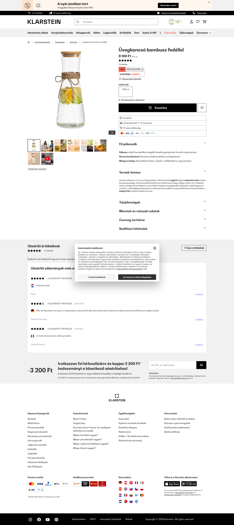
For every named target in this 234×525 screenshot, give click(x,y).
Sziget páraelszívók (38, 431)
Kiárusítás (170, 32)
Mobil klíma (34, 423)
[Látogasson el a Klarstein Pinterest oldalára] (56, 520)
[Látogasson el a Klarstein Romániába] (125, 495)
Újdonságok (186, 32)
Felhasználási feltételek (172, 495)
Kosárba (160, 108)
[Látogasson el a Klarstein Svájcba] (131, 482)
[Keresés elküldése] (78, 21)
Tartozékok (60, 42)
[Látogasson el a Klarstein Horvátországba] (120, 495)
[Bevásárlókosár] (204, 21)
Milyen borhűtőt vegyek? (85, 435)
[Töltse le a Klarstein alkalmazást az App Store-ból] (172, 483)
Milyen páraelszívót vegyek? (87, 439)
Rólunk (129, 519)
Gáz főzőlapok (35, 466)
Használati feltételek (110, 519)
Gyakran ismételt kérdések (174, 13)
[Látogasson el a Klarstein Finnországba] (136, 495)
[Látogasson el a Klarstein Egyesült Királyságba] (125, 489)
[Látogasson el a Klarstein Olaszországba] (142, 482)
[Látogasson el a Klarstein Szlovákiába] (131, 489)
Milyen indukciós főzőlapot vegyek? (91, 443)
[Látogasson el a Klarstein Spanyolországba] (120, 489)
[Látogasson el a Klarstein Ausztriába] (125, 482)
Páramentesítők (36, 427)
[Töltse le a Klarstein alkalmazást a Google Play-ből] (189, 483)
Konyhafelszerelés (42, 42)
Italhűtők (32, 449)
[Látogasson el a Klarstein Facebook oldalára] (39, 520)
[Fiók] (191, 21)
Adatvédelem (154, 373)
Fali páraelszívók (36, 457)
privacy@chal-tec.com (179, 378)
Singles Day (79, 423)
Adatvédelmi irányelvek (183, 493)
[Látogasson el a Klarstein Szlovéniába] (131, 501)
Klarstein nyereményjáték (177, 423)
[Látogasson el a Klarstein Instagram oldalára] (30, 520)
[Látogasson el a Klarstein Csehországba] (136, 489)
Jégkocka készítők (37, 444)
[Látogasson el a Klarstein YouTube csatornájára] (47, 520)
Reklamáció (125, 431)
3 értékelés (123, 64)
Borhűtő (32, 418)
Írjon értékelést (195, 247)
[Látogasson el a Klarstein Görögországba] (136, 501)
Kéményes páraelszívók (40, 436)
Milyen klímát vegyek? (84, 448)
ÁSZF (93, 519)
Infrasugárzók (35, 440)
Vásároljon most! (168, 5)
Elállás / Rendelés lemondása (134, 436)
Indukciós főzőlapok (38, 462)
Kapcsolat (201, 13)
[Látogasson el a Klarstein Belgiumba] (142, 495)
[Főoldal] (31, 42)
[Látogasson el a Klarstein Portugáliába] (125, 501)
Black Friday (79, 418)
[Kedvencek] (197, 21)
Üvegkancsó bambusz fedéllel (94, 42)
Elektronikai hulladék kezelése (179, 418)
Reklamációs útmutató (130, 440)
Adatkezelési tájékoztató (176, 427)
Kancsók (73, 42)
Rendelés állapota (128, 427)
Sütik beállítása (172, 431)
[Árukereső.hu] (174, 21)
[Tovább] (210, 33)
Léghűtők (32, 453)
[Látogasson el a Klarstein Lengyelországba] (142, 489)
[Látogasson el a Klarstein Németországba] (120, 482)
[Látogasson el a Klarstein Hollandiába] (120, 501)
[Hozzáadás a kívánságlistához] (202, 107)
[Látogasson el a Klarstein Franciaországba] (136, 482)
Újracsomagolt (205, 32)
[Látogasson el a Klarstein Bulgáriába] (131, 495)
